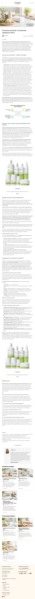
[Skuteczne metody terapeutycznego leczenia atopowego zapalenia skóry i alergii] (9, 495)
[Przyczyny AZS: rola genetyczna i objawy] (9, 522)
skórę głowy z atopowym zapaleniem (20, 308)
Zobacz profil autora (14, 462)
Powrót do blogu (18, 445)
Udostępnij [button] (4, 39)
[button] (2, 3)
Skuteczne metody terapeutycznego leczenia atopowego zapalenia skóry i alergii (9, 502)
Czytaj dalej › (5, 488)
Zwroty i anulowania (6, 590)
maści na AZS (4, 264)
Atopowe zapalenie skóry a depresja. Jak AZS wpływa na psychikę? (24, 529)
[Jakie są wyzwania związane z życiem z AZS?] (9, 546)
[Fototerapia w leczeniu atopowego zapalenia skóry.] (9, 473)
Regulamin (4, 585)
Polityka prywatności (6, 584)
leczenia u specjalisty (14, 262)
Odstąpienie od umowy (6, 587)
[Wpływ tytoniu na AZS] (25, 473)
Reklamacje (4, 588)
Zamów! (17, 193)
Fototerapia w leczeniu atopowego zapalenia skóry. (9, 479)
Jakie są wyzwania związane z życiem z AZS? (8, 552)
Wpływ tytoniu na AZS (23, 478)
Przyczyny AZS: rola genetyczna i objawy (9, 529)
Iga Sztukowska (13, 449)
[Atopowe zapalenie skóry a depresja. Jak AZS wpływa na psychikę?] (25, 522)
